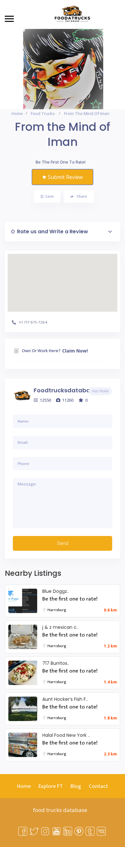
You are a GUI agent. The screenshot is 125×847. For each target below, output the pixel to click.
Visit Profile (100, 391)
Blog (76, 786)
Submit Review (65, 177)
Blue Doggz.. (55, 591)
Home (17, 113)
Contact (98, 786)
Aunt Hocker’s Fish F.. (65, 699)
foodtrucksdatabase (65, 390)
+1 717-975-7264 (33, 322)
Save (49, 196)
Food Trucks (43, 113)
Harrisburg (56, 610)
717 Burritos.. (55, 663)
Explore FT (50, 786)
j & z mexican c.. (60, 627)
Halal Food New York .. (66, 735)
